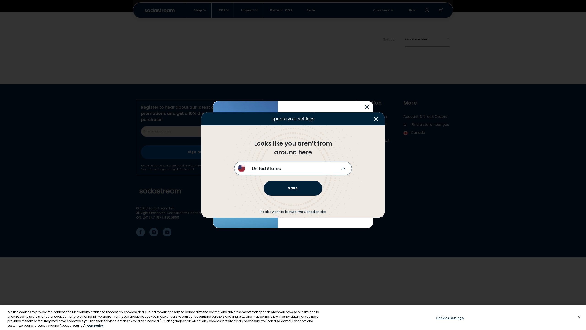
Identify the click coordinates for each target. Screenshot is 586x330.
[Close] (579, 317)
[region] (293, 317)
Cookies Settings (450, 318)
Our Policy (95, 325)
